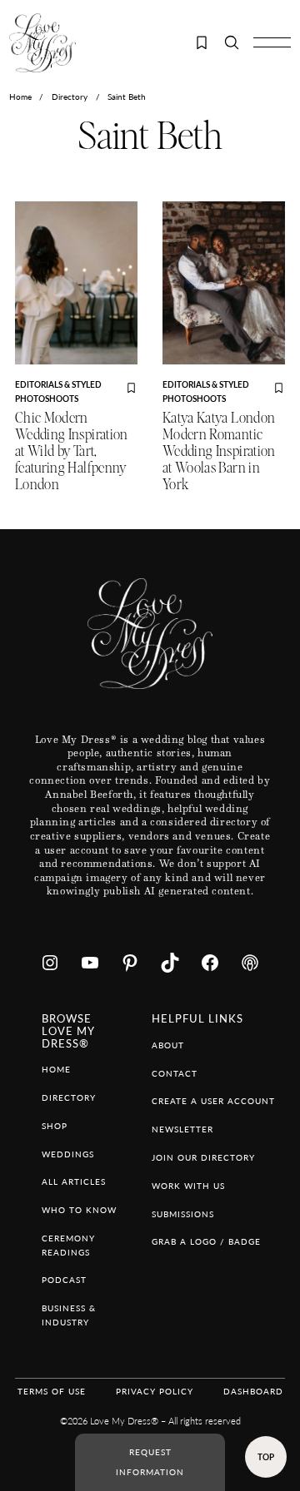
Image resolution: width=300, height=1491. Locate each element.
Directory (70, 96)
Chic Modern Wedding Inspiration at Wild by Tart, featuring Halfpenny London (71, 451)
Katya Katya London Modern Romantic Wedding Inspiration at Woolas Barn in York (219, 451)
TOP (266, 1457)
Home (20, 96)
